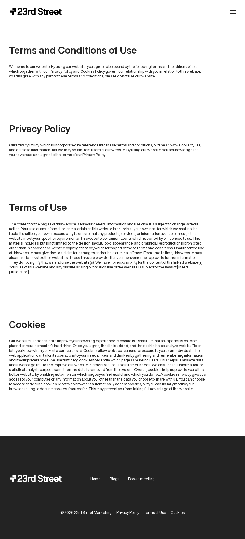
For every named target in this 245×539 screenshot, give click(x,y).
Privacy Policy (127, 512)
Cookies (178, 512)
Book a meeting (141, 479)
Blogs (114, 479)
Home (95, 479)
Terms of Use (155, 512)
